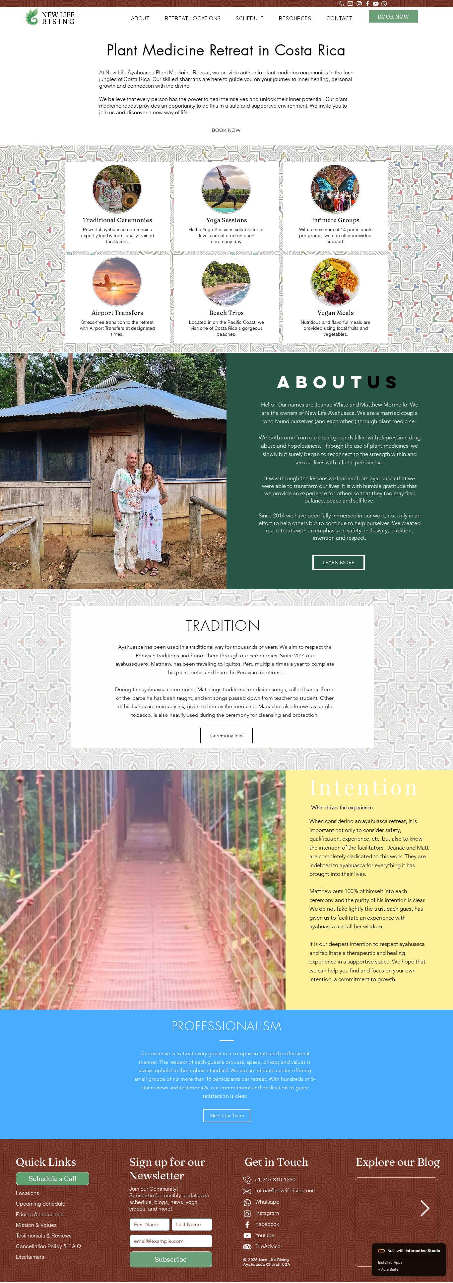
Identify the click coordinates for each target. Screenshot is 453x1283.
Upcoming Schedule (40, 1203)
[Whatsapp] (384, 3)
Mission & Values (36, 1225)
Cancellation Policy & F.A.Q (48, 1246)
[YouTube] (247, 1235)
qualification (324, 838)
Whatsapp (267, 1201)
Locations (27, 1193)
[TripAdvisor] (247, 1246)
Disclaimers (30, 1256)
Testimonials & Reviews (44, 1235)
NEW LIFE (59, 18)
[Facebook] (367, 3)
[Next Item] (425, 1208)
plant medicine (396, 421)
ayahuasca (382, 478)
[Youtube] (375, 3)
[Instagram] (359, 3)
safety (392, 830)
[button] (140, 18)
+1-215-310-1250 (270, 1179)
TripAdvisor (268, 1246)
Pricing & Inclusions (39, 1214)
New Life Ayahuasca (330, 413)
